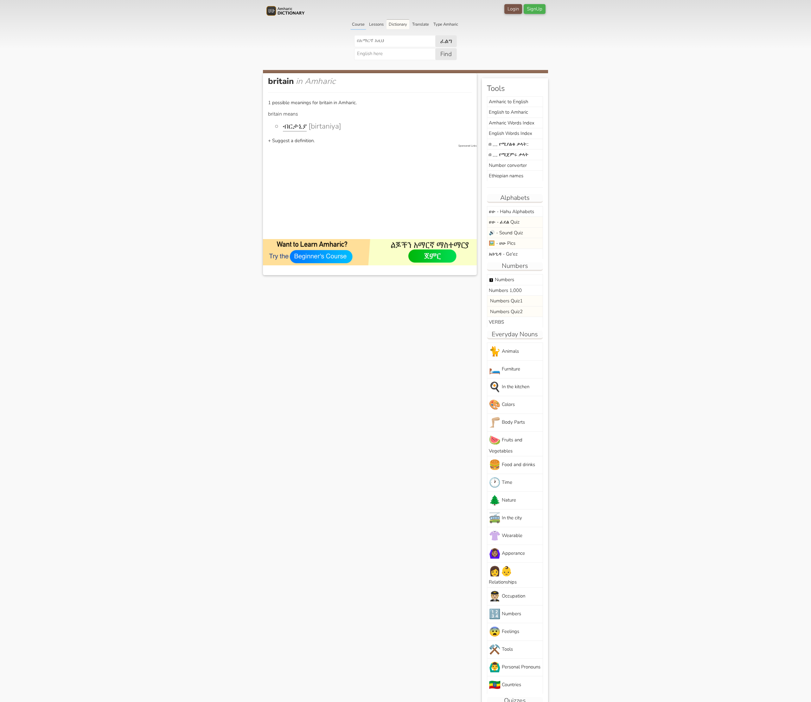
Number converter (508, 165)
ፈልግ (446, 41)
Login (513, 9)
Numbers (501, 279)
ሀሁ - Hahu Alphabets (511, 211)
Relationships (503, 575)
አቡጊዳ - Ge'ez (503, 254)
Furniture (504, 369)
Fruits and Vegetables (505, 444)
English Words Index (510, 133)
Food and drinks (512, 465)
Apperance (507, 553)
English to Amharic (508, 112)
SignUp (534, 9)
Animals (504, 351)
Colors (502, 404)
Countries (505, 685)
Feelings (504, 631)
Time (500, 482)
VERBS (496, 322)
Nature (502, 500)
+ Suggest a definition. (291, 140)
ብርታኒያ (295, 126)
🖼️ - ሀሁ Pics (502, 243)
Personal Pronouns (514, 667)
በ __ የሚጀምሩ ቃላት (508, 154)
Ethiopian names (506, 176)
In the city (505, 518)
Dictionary (398, 24)
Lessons (376, 24)
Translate (420, 24)
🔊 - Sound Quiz (506, 233)
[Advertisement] (373, 192)
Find (446, 54)
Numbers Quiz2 (506, 311)
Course (358, 24)
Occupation (507, 596)
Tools (501, 649)
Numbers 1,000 (505, 290)
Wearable (505, 535)
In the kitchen (509, 387)
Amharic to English (508, 101)
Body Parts (507, 422)
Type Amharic (445, 24)
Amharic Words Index (511, 123)
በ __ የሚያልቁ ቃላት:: (508, 144)
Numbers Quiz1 (506, 301)
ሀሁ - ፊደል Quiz (504, 222)
